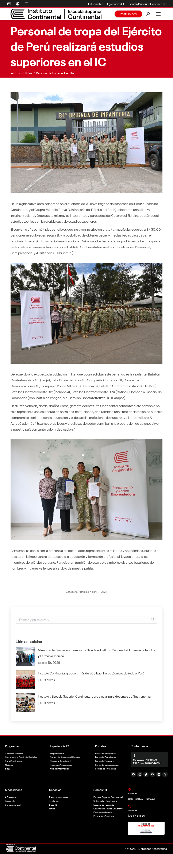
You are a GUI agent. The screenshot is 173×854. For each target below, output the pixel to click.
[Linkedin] (158, 774)
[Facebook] (133, 774)
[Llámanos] (129, 806)
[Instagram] (139, 774)
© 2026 (130, 848)
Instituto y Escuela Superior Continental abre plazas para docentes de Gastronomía (94, 696)
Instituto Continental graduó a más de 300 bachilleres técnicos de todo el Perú (91, 673)
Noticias (84, 591)
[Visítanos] (129, 789)
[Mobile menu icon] (158, 14)
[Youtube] (152, 774)
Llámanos (132, 810)
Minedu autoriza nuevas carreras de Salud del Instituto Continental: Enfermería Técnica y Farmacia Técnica (96, 653)
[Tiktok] (146, 774)
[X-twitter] (165, 774)
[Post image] (25, 656)
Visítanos (132, 793)
